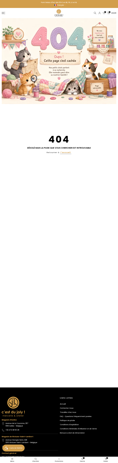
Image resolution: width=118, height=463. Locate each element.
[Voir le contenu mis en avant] (59, 61)
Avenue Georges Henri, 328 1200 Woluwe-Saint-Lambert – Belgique (21, 441)
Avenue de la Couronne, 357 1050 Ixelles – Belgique (17, 424)
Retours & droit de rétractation (72, 433)
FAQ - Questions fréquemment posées (75, 416)
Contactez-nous (66, 408)
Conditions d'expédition (69, 424)
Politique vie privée (67, 420)
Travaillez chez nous (68, 412)
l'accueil (66, 152)
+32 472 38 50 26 (12, 430)
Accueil (63, 404)
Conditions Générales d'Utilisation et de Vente (78, 429)
